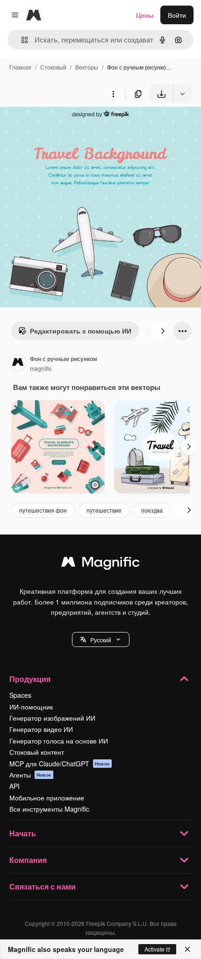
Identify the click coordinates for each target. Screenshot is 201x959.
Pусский (100, 640)
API (14, 786)
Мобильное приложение (46, 797)
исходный (63, 125)
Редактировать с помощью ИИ (80, 330)
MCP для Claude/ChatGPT (59, 763)
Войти (177, 15)
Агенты (30, 774)
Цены (145, 15)
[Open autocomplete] (21, 39)
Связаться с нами (42, 886)
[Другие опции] (113, 93)
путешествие (104, 510)
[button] (100, 639)
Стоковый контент (36, 752)
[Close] (187, 949)
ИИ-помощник (31, 706)
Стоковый (53, 67)
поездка (152, 510)
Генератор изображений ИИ (52, 718)
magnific (40, 368)
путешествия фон (43, 510)
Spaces (20, 695)
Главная (20, 67)
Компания (28, 860)
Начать (22, 833)
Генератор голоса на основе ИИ (58, 740)
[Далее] (162, 330)
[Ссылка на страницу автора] (17, 363)
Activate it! (157, 949)
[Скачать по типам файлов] (182, 93)
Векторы (86, 67)
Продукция (29, 679)
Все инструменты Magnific (49, 808)
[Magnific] (100, 564)
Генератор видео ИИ (41, 729)
